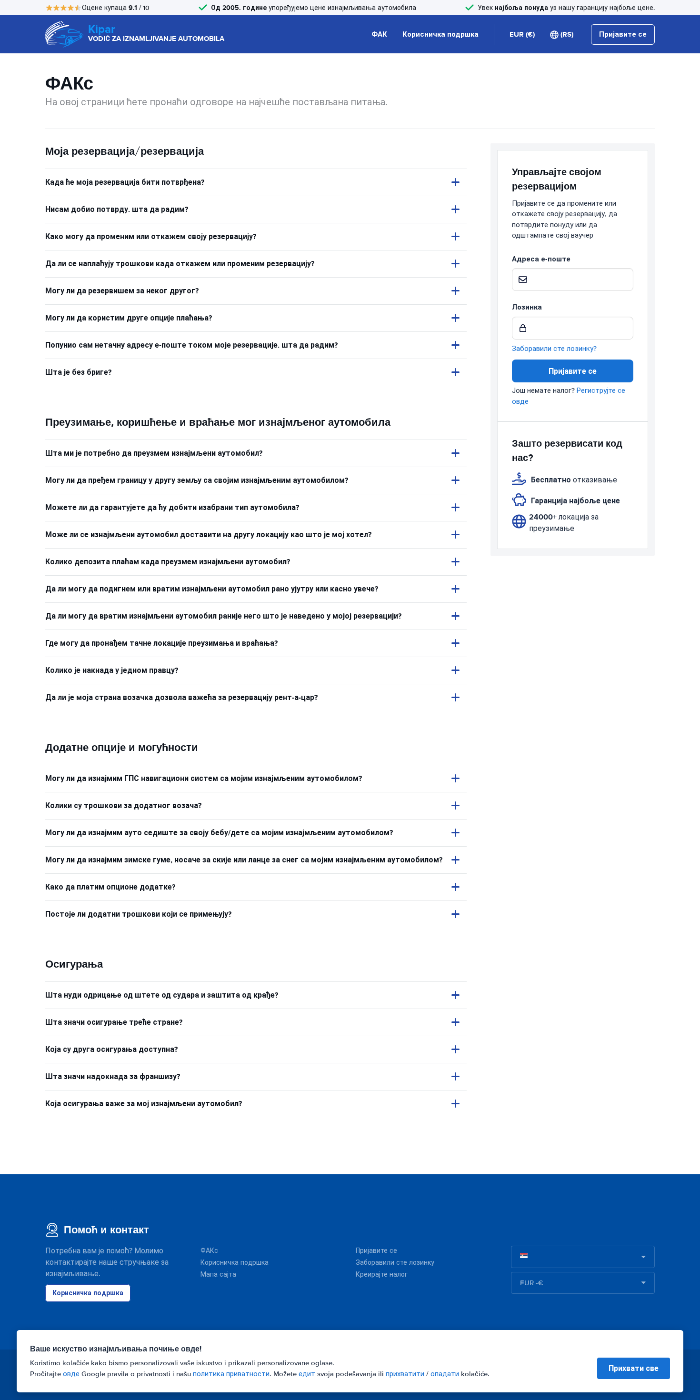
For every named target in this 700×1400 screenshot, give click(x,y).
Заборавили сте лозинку (395, 1263)
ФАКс (209, 1251)
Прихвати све (634, 1368)
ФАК (379, 34)
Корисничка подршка (440, 34)
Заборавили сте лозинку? (554, 348)
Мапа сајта (218, 1274)
